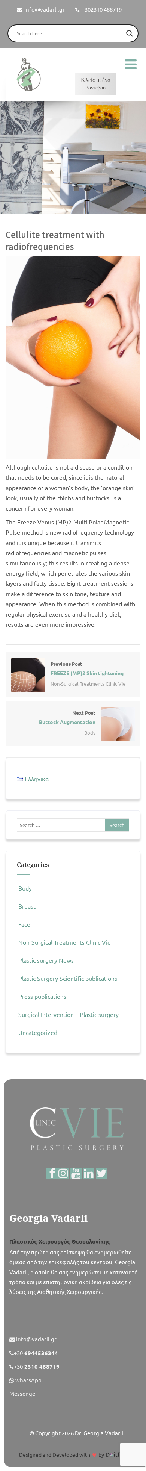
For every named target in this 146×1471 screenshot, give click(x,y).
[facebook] (52, 1173)
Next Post (67, 717)
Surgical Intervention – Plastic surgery (68, 1014)
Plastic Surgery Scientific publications (67, 978)
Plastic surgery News (46, 960)
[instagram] (63, 1173)
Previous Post (87, 668)
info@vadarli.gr (44, 9)
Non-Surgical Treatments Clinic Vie (88, 683)
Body (89, 732)
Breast (27, 906)
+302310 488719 (102, 9)
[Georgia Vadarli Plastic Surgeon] (28, 74)
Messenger (23, 1393)
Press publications (42, 996)
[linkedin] (88, 1173)
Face (24, 924)
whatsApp (28, 1379)
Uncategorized (37, 1032)
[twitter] (101, 1173)
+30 (36, 1352)
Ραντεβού (95, 83)
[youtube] (76, 1173)
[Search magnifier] (129, 33)
